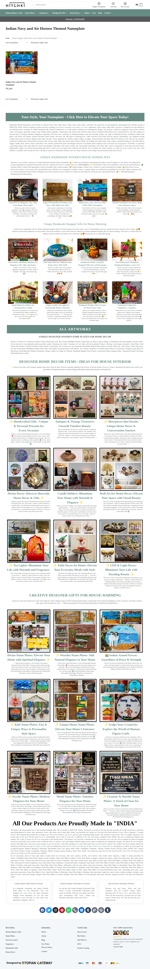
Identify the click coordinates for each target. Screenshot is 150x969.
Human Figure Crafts (13, 932)
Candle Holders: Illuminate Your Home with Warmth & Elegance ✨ (75, 498)
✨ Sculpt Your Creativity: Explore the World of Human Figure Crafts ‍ (121, 729)
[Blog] (95, 910)
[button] (139, 4)
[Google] (101, 910)
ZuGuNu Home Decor (73, 846)
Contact (44, 951)
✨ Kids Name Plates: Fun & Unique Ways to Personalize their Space (28, 729)
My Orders (81, 936)
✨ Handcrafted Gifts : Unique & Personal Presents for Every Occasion (28, 426)
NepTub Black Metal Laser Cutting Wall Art (98, 846)
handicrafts (68, 835)
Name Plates (10, 936)
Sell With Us (82, 940)
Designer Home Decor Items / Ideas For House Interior (75, 362)
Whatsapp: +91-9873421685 (75, 19)
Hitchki (13, 835)
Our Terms (45, 944)
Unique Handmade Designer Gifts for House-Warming (75, 224)
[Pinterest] (62, 910)
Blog (43, 940)
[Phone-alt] (75, 910)
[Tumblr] (88, 910)
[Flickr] (82, 910)
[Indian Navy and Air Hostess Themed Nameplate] (22, 63)
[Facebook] (42, 910)
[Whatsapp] (69, 910)
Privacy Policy (47, 947)
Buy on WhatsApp (23, 89)
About (44, 936)
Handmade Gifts (12, 948)
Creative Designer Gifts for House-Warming (75, 595)
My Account (125, 7)
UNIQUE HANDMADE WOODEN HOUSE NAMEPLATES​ (75, 157)
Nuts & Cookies (12, 940)
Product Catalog (83, 948)
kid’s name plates (26, 893)
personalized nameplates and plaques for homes (71, 127)
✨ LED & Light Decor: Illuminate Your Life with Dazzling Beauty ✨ (121, 570)
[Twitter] (49, 910)
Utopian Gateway (40, 846)
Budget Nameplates (98, 7)
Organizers (10, 944)
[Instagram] (55, 910)
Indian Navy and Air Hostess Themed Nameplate (21, 83)
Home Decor (123, 893)
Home (8, 38)
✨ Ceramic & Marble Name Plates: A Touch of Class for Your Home (121, 801)
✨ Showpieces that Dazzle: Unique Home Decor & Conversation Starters (121, 426)
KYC (79, 944)
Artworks (113, 7)
